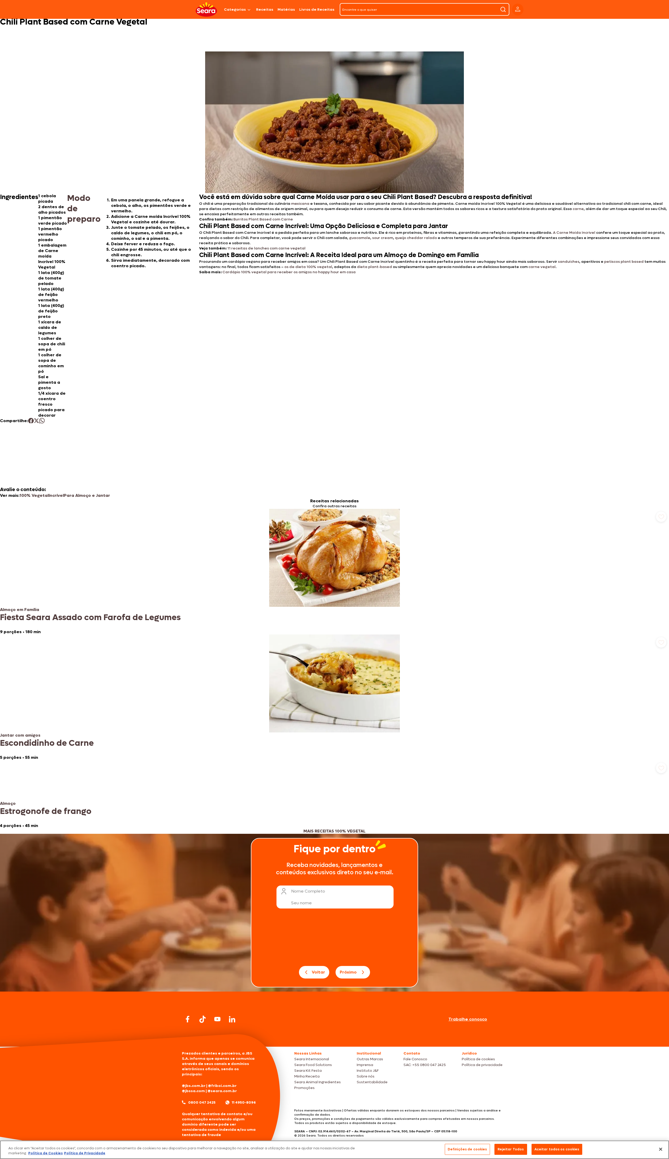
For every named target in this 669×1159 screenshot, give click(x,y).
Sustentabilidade (372, 1082)
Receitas (264, 9)
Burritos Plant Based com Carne (263, 219)
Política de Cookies (45, 1153)
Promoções (304, 1087)
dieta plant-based (374, 266)
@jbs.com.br (193, 1085)
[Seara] (206, 9)
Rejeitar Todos (511, 1149)
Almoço (8, 803)
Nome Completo (308, 891)
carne (578, 208)
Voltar (318, 972)
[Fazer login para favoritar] (661, 516)
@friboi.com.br (222, 1085)
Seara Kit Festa (308, 1070)
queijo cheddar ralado (416, 237)
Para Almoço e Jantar (87, 495)
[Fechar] (660, 1149)
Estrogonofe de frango (45, 811)
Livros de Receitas (316, 9)
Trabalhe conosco (467, 1019)
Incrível (56, 495)
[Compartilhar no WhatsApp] (42, 420)
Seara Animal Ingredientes (317, 1082)
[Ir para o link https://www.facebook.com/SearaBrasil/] (187, 1019)
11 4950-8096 (244, 1102)
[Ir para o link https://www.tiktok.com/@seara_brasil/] (202, 1019)
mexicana (300, 203)
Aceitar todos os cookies (556, 1149)
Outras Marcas (370, 1059)
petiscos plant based (624, 261)
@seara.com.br (222, 1090)
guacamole (359, 237)
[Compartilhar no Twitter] (36, 420)
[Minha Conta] (517, 9)
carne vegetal (542, 266)
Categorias (235, 9)
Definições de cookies (467, 1149)
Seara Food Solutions (313, 1064)
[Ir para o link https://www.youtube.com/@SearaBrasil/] (217, 1019)
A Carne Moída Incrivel (574, 232)
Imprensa (365, 1064)
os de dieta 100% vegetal (308, 266)
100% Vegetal (34, 495)
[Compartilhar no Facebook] (31, 420)
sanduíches (568, 261)
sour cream (382, 237)
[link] (334, 571)
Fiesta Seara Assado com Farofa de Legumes (90, 617)
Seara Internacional (311, 1059)
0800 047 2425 (202, 1102)
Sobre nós (365, 1076)
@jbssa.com (193, 1090)
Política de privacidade (482, 1064)
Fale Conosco (415, 1059)
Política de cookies (478, 1059)
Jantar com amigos (20, 735)
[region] (334, 1149)
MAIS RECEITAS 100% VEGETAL (334, 831)
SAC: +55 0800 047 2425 (424, 1064)
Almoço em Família (19, 609)
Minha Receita (307, 1076)
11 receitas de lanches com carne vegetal (266, 248)
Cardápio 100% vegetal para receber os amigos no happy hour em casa (289, 272)
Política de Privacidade (84, 1153)
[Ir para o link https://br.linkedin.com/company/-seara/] (232, 1019)
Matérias (286, 9)
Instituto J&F (368, 1070)
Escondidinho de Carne (47, 743)
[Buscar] (503, 9)
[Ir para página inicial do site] (334, 1036)
